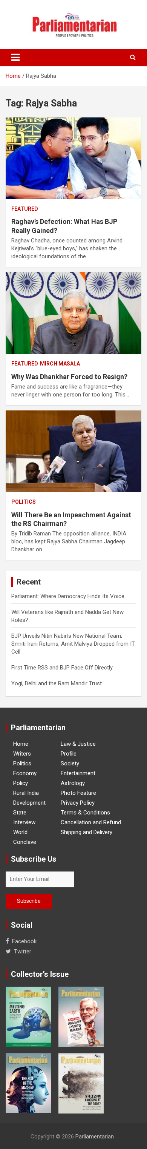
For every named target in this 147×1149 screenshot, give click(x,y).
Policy (20, 783)
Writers (22, 753)
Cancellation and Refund (91, 822)
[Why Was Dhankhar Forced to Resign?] (73, 313)
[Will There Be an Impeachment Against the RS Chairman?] (73, 451)
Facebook (24, 941)
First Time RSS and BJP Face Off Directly (62, 667)
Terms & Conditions (85, 812)
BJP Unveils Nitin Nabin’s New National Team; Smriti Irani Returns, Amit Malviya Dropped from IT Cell (73, 643)
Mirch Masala (60, 364)
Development (29, 802)
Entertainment (78, 773)
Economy (25, 773)
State (19, 812)
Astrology (73, 783)
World (20, 832)
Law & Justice (78, 743)
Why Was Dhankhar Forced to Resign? (69, 377)
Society (70, 763)
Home (20, 743)
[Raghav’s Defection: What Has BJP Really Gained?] (73, 158)
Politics (23, 502)
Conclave (24, 842)
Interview (24, 822)
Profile (69, 753)
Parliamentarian (94, 1136)
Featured (24, 209)
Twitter (22, 951)
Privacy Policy (78, 802)
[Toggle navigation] (15, 57)
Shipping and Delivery (86, 832)
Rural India (26, 793)
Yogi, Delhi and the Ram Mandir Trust (56, 683)
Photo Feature (78, 793)
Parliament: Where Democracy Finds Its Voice (67, 596)
